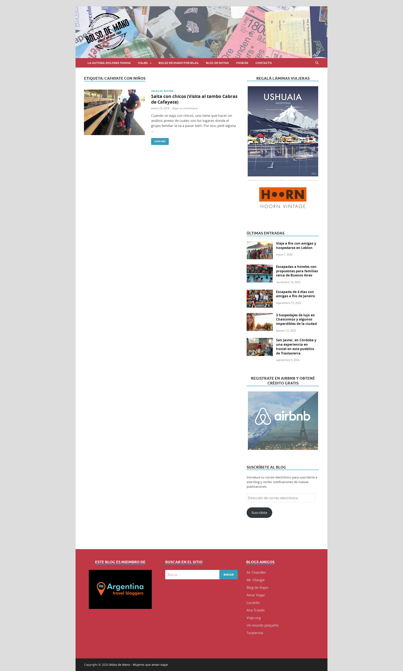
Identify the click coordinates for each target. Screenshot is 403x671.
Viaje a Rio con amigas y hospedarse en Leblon (296, 245)
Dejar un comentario (185, 108)
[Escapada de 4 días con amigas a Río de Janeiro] (260, 292)
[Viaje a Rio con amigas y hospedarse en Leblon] (260, 243)
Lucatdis (253, 602)
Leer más (158, 140)
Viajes (143, 63)
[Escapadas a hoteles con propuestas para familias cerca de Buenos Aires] (260, 267)
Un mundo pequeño (263, 625)
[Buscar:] (201, 574)
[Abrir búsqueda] (317, 63)
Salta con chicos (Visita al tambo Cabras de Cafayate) (194, 99)
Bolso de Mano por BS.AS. (178, 63)
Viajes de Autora (162, 91)
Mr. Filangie (256, 580)
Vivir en (242, 63)
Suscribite (259, 512)
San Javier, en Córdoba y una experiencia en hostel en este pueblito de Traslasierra (296, 346)
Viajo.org (254, 617)
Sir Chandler (256, 572)
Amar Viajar (256, 595)
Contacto (263, 63)
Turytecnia (255, 633)
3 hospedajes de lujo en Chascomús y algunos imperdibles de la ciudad (296, 319)
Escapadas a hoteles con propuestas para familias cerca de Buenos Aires (297, 271)
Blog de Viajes (257, 587)
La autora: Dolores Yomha (109, 63)
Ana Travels (256, 610)
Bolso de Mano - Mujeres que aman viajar (138, 665)
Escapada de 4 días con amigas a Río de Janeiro (295, 293)
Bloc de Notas (217, 63)
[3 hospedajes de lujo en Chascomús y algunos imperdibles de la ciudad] (260, 315)
